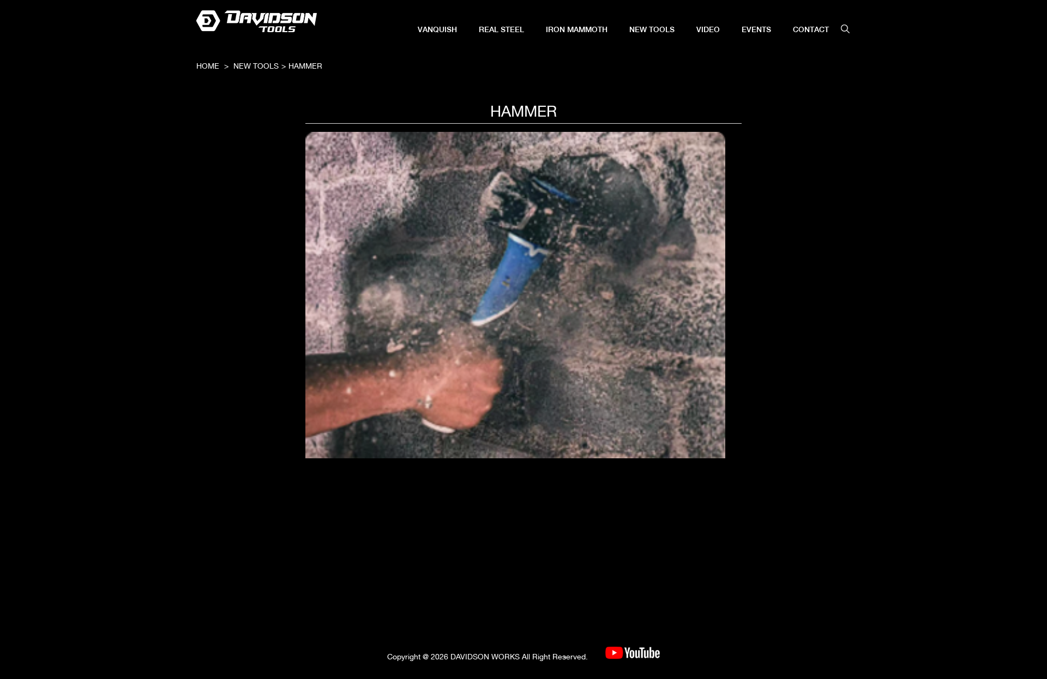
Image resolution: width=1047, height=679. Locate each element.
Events (756, 29)
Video (708, 29)
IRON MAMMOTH (576, 29)
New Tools (652, 29)
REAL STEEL (501, 29)
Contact (811, 29)
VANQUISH (437, 29)
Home (207, 66)
